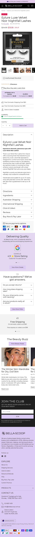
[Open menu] (2, 6)
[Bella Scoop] (14, 5)
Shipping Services (7, 468)
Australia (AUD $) (9, 520)
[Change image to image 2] (10, 70)
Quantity (4, 122)
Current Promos (6, 483)
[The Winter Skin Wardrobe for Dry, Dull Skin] (15, 357)
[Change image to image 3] (16, 70)
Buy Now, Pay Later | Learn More (14, 88)
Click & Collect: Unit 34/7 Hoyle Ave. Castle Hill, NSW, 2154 (11, 511)
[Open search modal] (28, 6)
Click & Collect (5, 471)
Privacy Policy (24, 524)
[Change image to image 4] (22, 70)
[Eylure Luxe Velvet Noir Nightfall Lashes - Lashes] (17, 48)
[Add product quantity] (9, 126)
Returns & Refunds (7, 474)
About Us (4, 465)
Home (3, 10)
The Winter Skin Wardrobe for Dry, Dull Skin (15, 370)
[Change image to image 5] (28, 70)
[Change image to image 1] (3, 70)
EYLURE (6, 24)
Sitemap (9, 525)
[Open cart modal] (32, 6)
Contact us (12, 496)
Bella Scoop (15, 524)
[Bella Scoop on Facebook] (2, 456)
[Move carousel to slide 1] (16, 262)
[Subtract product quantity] (3, 126)
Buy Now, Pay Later (7, 480)
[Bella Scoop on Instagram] (5, 456)
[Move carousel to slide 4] (19, 331)
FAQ (2, 477)
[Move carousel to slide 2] (17, 262)
